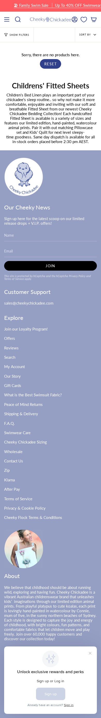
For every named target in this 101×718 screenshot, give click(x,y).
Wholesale (13, 451)
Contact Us (13, 461)
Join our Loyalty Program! (26, 329)
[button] (18, 19)
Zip (7, 470)
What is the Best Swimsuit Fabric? (33, 394)
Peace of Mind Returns (23, 404)
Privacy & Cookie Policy (25, 508)
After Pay (12, 489)
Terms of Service (14, 278)
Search (9, 357)
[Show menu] (7, 19)
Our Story (12, 376)
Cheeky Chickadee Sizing (25, 442)
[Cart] (94, 19)
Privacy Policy (77, 276)
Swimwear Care (17, 432)
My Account (14, 366)
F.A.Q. (9, 423)
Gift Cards (12, 385)
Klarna (9, 479)
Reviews (11, 348)
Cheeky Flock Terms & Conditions (33, 517)
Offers (9, 338)
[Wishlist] (84, 19)
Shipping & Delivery (21, 413)
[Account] (74, 19)
